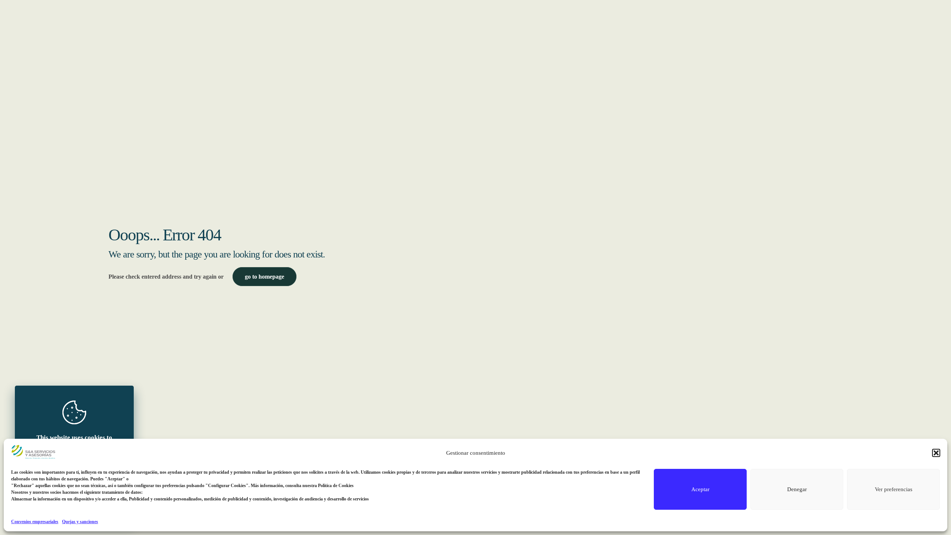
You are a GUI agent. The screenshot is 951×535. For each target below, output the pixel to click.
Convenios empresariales (34, 521)
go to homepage (264, 276)
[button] (936, 453)
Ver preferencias (893, 489)
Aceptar (700, 489)
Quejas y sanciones (80, 521)
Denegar (797, 489)
